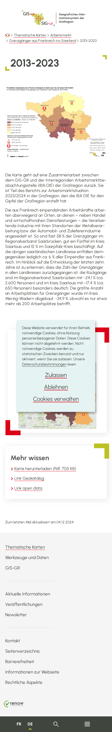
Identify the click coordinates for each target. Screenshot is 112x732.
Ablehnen (56, 386)
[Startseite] (7, 35)
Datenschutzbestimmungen (44, 364)
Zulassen (56, 374)
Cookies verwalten (56, 398)
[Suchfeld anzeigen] (56, 724)
